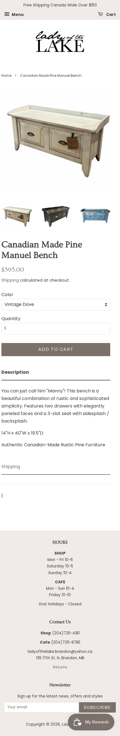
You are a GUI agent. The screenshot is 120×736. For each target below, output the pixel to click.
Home (6, 75)
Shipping (10, 280)
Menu (17, 14)
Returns (60, 667)
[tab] (55, 372)
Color (7, 294)
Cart (110, 14)
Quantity (10, 318)
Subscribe (97, 707)
